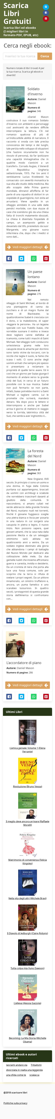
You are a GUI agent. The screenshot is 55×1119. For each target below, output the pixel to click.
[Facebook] (46, 13)
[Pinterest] (46, 19)
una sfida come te (16, 1075)
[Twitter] (46, 7)
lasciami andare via (16, 1065)
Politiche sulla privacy (15, 1103)
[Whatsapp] (34, 258)
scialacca (34, 1075)
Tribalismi (36, 1065)
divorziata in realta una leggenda (24, 1070)
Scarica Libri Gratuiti (17, 13)
